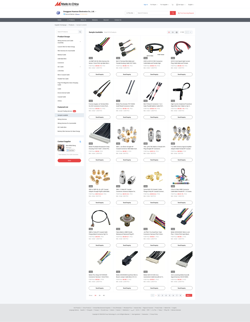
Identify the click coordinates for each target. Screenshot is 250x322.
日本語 (143, 310)
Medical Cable (62, 55)
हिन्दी (148, 310)
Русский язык (104, 310)
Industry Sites (137, 308)
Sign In (146, 4)
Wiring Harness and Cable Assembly (65, 42)
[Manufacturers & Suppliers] (67, 4)
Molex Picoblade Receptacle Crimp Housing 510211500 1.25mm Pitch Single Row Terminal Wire (99, 149)
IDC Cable (60, 67)
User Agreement (136, 314)
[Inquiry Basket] (173, 4)
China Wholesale (117, 308)
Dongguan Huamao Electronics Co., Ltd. (79, 11)
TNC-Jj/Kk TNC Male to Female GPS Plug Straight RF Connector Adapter (154, 149)
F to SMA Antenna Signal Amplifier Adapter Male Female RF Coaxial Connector (181, 149)
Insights (174, 308)
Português (89, 310)
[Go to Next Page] (190, 32)
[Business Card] (80, 141)
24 (95, 295)
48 (104, 295)
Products (72, 20)
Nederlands (126, 310)
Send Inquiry (100, 74)
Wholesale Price (128, 308)
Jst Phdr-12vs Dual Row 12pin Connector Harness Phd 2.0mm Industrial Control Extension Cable (154, 234)
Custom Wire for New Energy (66, 47)
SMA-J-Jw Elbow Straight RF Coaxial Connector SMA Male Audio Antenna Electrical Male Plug (126, 149)
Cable (59, 89)
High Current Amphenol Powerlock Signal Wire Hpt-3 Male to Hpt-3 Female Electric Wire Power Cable (181, 106)
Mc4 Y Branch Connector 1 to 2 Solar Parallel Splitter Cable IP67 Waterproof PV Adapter (153, 106)
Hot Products (77, 308)
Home (59, 20)
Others (60, 101)
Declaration (145, 314)
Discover (106, 20)
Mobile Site (167, 308)
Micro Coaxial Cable (64, 75)
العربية (132, 310)
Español (82, 310)
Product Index (158, 308)
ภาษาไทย (153, 310)
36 (99, 295)
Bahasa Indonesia (176, 310)
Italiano (112, 310)
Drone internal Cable (64, 93)
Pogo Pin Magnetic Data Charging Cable (68, 84)
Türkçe (160, 310)
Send (69, 160)
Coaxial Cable (62, 97)
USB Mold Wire (62, 59)
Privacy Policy (154, 314)
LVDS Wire (61, 71)
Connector (61, 63)
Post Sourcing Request (187, 13)
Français (96, 310)
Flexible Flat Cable (63, 79)
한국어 (138, 310)
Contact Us (118, 20)
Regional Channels (148, 308)
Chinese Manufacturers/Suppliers (102, 308)
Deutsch (118, 310)
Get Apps (181, 4)
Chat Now (71, 150)
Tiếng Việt (166, 310)
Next (188, 295)
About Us (83, 20)
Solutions (95, 20)
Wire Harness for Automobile (66, 51)
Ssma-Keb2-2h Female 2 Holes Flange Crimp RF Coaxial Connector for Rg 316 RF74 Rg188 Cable (154, 191)
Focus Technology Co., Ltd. (112, 314)
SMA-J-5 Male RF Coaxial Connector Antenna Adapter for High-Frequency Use (125, 191)
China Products (87, 308)
